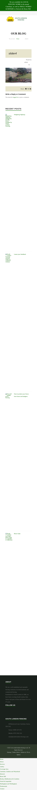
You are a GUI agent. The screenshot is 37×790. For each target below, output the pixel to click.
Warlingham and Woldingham (8, 784)
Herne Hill (3, 776)
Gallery (2, 766)
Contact (2, 788)
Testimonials (3, 786)
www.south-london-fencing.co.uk (19, 747)
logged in (15, 97)
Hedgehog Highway (19, 114)
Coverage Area (4, 769)
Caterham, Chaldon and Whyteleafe (10, 771)
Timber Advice (16, 752)
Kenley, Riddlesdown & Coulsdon (9, 779)
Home (17, 38)
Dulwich (2, 774)
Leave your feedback (20, 254)
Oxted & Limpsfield (5, 781)
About (2, 761)
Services (2, 764)
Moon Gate (17, 533)
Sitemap (9, 752)
